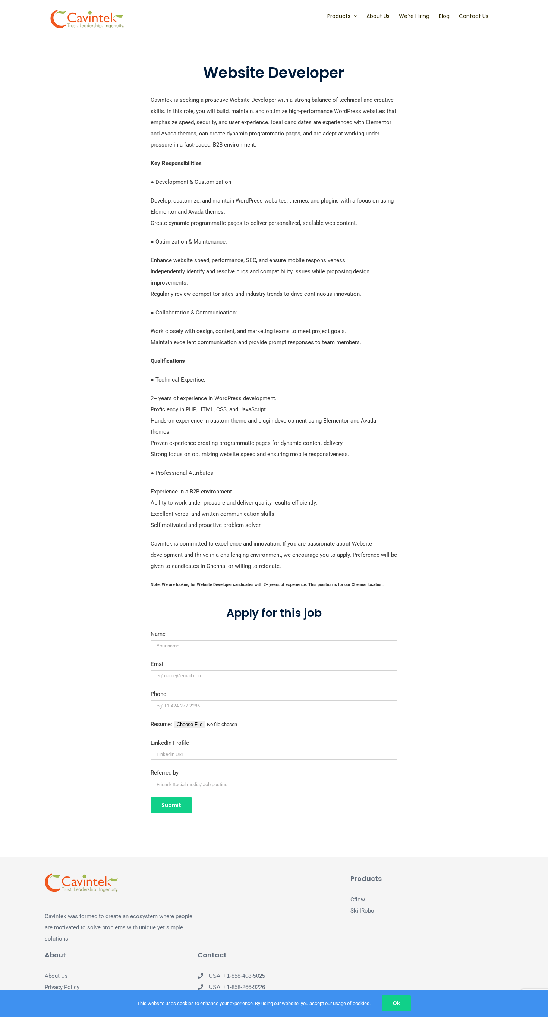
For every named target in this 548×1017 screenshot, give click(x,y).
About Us (56, 976)
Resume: (162, 724)
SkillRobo (362, 910)
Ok (396, 1003)
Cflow (357, 899)
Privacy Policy (62, 987)
